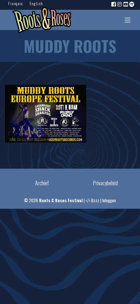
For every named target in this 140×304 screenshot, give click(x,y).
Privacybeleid (105, 183)
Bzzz (95, 200)
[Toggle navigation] (127, 20)
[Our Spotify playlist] (132, 4)
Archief (42, 183)
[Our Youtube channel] (126, 4)
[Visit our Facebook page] (114, 4)
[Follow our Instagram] (119, 4)
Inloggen (109, 200)
